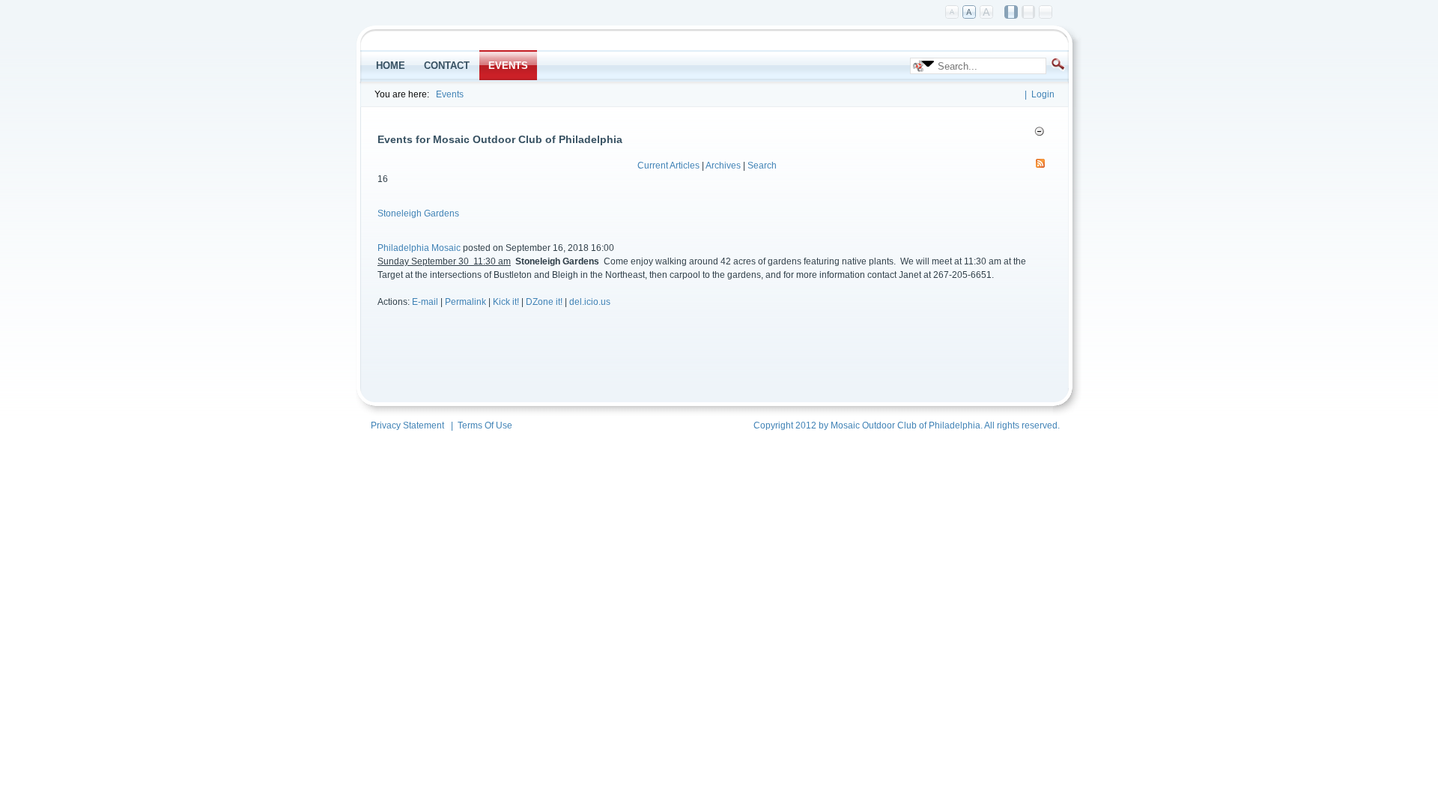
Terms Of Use (485, 425)
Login (1043, 94)
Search (762, 165)
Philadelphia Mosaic (419, 248)
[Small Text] (952, 12)
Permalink (465, 302)
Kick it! (506, 302)
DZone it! (544, 302)
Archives (723, 165)
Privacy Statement (407, 425)
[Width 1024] (1011, 12)
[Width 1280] (1029, 12)
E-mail (425, 302)
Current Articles (668, 165)
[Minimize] (1039, 131)
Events (450, 94)
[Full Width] (1046, 12)
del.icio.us (589, 302)
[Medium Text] (969, 12)
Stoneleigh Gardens (418, 213)
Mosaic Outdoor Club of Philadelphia (905, 425)
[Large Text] (987, 12)
